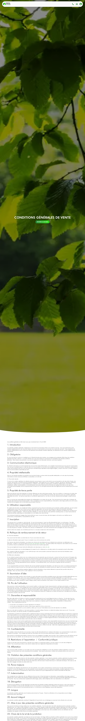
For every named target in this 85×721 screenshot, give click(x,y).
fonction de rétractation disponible (37, 543)
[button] (77, 4)
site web (47, 547)
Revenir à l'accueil (42, 221)
